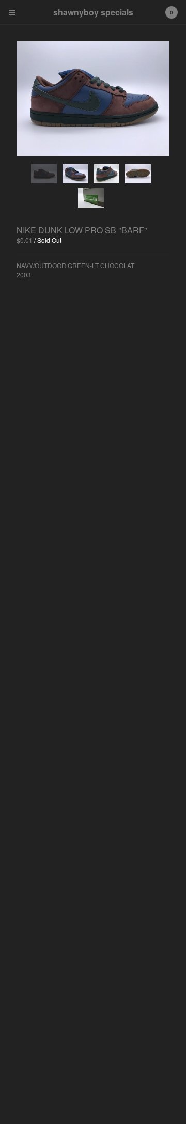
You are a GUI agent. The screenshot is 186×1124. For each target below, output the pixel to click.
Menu (12, 12)
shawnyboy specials (93, 12)
